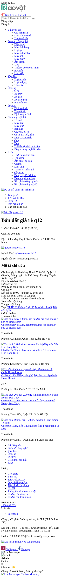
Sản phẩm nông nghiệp (26, 184)
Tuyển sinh (20, 79)
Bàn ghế (18, 128)
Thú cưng (19, 158)
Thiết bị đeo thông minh (26, 67)
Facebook (13, 513)
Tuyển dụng (20, 82)
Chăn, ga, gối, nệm (24, 134)
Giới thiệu (13, 473)
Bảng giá (12, 476)
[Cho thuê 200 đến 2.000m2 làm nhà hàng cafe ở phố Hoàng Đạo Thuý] (30, 397)
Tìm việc (18, 85)
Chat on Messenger (30, 574)
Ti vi (16, 64)
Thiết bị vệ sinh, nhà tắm (27, 146)
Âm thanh (19, 61)
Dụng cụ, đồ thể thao (25, 175)
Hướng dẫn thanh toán (19, 497)
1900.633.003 (8, 505)
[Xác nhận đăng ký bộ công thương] (20, 541)
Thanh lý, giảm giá (24, 169)
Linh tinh (19, 166)
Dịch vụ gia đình (23, 114)
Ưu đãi (11, 488)
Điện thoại (19, 44)
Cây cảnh (19, 172)
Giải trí (17, 163)
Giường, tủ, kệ (21, 131)
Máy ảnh (18, 56)
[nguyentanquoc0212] (13, 247)
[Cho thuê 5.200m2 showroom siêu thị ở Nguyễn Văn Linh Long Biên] (30, 347)
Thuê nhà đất (21, 38)
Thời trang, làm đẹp (24, 155)
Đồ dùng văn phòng (24, 178)
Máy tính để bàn (22, 53)
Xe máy (18, 93)
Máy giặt (18, 123)
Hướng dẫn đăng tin (18, 494)
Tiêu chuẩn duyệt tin (18, 485)
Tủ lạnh (18, 120)
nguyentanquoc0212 (25, 253)
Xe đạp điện (20, 99)
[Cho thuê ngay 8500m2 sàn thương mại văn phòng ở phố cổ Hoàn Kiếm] (30, 321)
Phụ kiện (18, 70)
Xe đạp (18, 96)
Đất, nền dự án (15, 203)
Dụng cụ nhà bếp (23, 137)
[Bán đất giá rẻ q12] (12, 212)
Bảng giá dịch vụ (16, 479)
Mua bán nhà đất (23, 35)
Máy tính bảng (21, 47)
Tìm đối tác (20, 111)
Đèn (16, 143)
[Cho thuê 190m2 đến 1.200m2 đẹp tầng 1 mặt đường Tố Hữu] (30, 422)
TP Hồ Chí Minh (16, 198)
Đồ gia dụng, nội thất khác (28, 149)
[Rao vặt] (13, 10)
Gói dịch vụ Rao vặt (15, 15)
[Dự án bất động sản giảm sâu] (17, 189)
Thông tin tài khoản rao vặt (22, 491)
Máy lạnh (19, 125)
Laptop (18, 50)
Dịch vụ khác (21, 108)
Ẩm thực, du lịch (23, 160)
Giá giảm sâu (21, 32)
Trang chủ (13, 195)
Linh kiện (19, 73)
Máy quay (19, 58)
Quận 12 (12, 201)
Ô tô (16, 91)
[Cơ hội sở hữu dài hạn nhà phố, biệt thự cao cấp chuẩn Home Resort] (30, 372)
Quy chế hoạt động (17, 482)
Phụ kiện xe (20, 102)
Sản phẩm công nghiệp (26, 181)
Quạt (16, 140)
